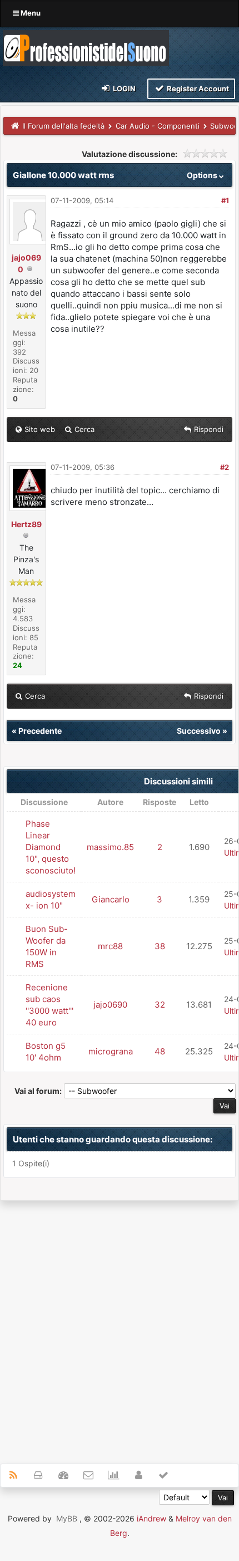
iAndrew (151, 1518)
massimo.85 (110, 847)
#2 (224, 467)
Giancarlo (111, 899)
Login (123, 88)
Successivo (199, 730)
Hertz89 (26, 524)
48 (160, 1051)
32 (160, 1004)
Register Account (197, 88)
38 (160, 946)
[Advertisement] (119, 1326)
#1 (225, 200)
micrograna (110, 1051)
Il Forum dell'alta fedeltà (63, 125)
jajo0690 (110, 1004)
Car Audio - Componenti (158, 125)
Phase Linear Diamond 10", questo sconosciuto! (51, 847)
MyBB (66, 1518)
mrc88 (110, 946)
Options (203, 175)
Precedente (40, 730)
